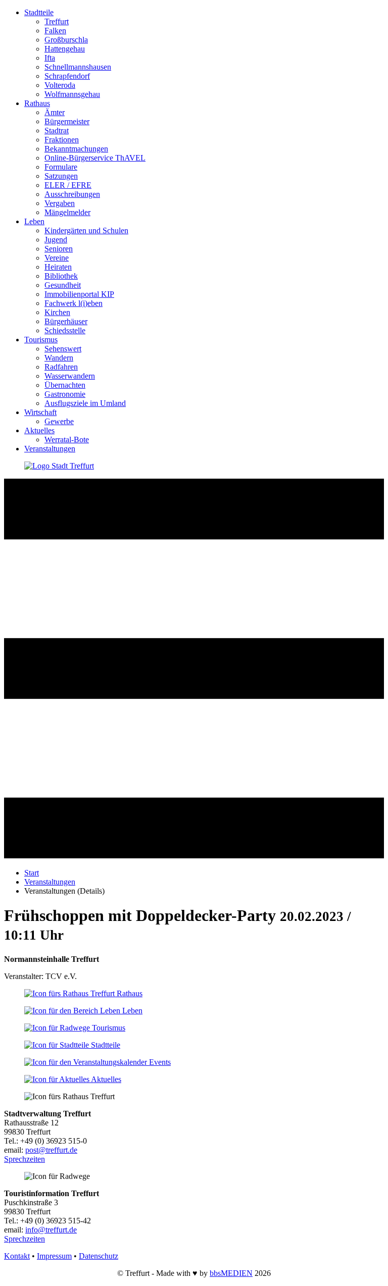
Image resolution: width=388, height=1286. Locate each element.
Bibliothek (61, 276)
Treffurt (56, 21)
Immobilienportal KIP (79, 294)
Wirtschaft (40, 412)
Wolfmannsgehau (72, 94)
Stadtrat (56, 130)
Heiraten (58, 267)
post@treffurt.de (51, 1150)
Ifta (49, 58)
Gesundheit (62, 285)
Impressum (54, 1256)
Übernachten (64, 385)
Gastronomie (64, 394)
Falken (55, 30)
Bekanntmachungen (76, 148)
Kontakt (17, 1256)
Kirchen (57, 312)
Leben (34, 221)
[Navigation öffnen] (194, 855)
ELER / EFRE (67, 185)
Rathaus (37, 103)
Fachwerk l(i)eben (73, 303)
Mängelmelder (67, 212)
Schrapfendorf (67, 76)
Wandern (58, 357)
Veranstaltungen (49, 448)
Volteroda (59, 85)
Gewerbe (59, 421)
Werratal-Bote (66, 439)
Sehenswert (62, 348)
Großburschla (66, 39)
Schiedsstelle (64, 330)
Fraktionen (61, 139)
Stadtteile (39, 12)
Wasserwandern (69, 376)
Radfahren (61, 367)
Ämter (54, 112)
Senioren (58, 248)
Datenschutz (98, 1256)
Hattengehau (64, 48)
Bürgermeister (66, 121)
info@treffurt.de (51, 1229)
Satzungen (61, 176)
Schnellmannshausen (77, 67)
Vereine (56, 257)
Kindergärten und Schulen (86, 230)
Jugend (55, 239)
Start (31, 872)
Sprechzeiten (24, 1159)
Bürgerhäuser (65, 321)
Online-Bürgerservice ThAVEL (95, 157)
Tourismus (41, 339)
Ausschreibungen (72, 194)
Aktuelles (39, 430)
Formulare (60, 167)
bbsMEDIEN (231, 1273)
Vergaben (59, 203)
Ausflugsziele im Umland (85, 403)
